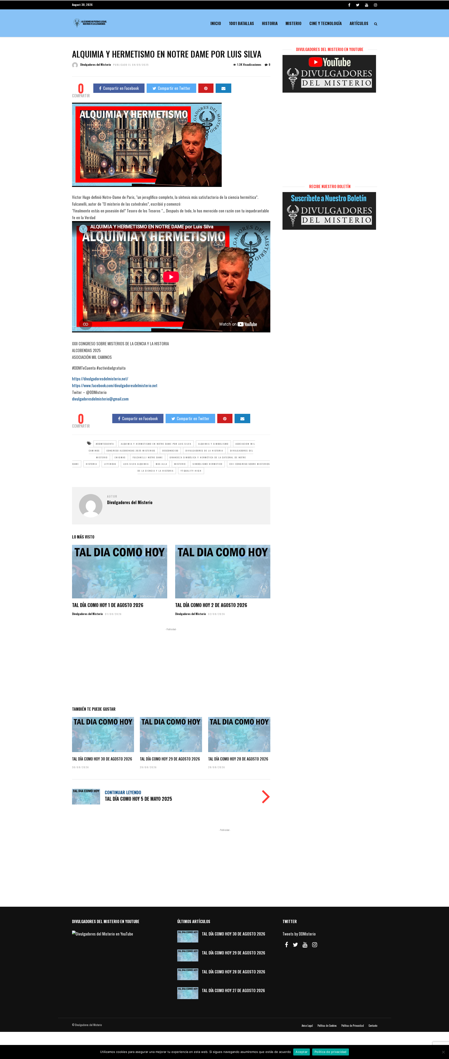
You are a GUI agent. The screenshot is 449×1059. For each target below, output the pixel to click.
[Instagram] (375, 4)
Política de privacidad (331, 1052)
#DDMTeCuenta (105, 443)
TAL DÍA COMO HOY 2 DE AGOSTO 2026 (211, 604)
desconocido (170, 450)
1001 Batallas (241, 23)
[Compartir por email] (223, 88)
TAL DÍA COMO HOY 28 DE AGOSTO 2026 (238, 759)
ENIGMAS (120, 457)
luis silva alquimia (136, 464)
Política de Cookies (327, 1025)
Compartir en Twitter (174, 88)
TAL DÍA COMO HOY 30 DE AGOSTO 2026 (102, 759)
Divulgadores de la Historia (204, 450)
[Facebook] (286, 944)
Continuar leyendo (123, 792)
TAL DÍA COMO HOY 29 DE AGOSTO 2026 (170, 759)
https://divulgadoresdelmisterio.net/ (100, 379)
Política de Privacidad (352, 1025)
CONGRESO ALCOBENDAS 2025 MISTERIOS (131, 450)
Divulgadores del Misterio (95, 64)
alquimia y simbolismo (213, 443)
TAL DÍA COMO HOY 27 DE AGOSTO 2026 (233, 990)
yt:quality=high (191, 470)
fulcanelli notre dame (148, 457)
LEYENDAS (110, 464)
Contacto (373, 1025)
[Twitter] (295, 944)
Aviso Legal (307, 1025)
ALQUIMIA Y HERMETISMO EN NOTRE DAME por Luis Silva (156, 443)
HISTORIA (91, 464)
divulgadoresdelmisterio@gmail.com (100, 399)
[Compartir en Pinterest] (206, 88)
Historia (270, 23)
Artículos (359, 23)
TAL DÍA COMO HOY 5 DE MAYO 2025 (138, 798)
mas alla (161, 464)
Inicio (215, 23)
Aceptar (302, 1052)
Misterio (293, 23)
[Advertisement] (171, 666)
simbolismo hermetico (207, 464)
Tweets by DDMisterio (299, 934)
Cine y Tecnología (325, 23)
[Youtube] (366, 4)
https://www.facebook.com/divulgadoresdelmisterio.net (114, 385)
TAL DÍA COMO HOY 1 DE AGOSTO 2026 (107, 604)
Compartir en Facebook (121, 88)
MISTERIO (180, 464)
